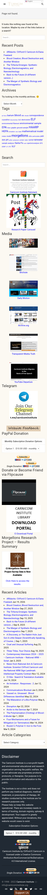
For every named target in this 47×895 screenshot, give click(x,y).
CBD (22, 115)
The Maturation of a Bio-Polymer (22, 700)
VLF (13, 146)
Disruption (11, 706)
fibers (9, 128)
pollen (10, 140)
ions (17, 131)
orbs (30, 136)
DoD (19, 120)
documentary (14, 120)
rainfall (30, 140)
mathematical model (32, 131)
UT (7, 147)
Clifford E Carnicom (32, 851)
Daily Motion (23, 298)
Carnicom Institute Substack (23, 192)
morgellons (20, 136)
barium (10, 115)
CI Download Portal (23, 533)
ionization (12, 131)
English (30, 1)
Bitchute (23, 272)
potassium (16, 140)
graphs (13, 128)
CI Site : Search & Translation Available (25, 677)
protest (22, 140)
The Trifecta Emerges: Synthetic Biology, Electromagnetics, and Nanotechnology (20, 68)
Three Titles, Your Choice (18, 651)
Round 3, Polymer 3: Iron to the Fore (24, 726)
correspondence (36, 115)
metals (4, 136)
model (9, 136)
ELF (33, 119)
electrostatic (25, 120)
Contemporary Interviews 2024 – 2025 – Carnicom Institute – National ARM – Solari (24, 657)
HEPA (5, 131)
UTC (9, 147)
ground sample (22, 128)
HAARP (34, 127)
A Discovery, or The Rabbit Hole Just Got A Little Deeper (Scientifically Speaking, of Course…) (24, 637)
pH (7, 140)
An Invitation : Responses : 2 (20, 683)
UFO (41, 143)
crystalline (6, 120)
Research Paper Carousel (23, 230)
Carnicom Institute (25, 881)
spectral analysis (33, 143)
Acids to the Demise (16, 709)
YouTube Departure (23, 382)
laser (19, 131)
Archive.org (23, 325)
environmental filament (10, 123)
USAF (4, 147)
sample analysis (8, 143)
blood (17, 115)
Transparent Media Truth (23, 354)
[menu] (4, 4)
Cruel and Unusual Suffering (20, 644)
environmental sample (30, 123)
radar (26, 140)
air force (4, 115)
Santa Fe (19, 143)
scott (25, 143)
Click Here (11, 581)
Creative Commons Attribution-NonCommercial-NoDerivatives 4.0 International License (23, 857)
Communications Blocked (19, 690)
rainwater (38, 139)
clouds (27, 115)
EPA (4, 127)
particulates (36, 136)
